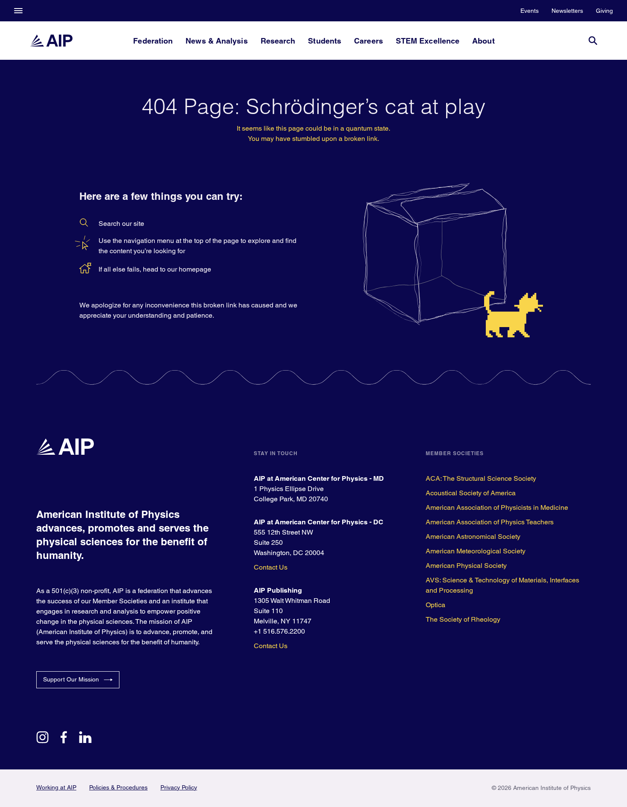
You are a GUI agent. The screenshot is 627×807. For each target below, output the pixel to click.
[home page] (51, 41)
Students (324, 40)
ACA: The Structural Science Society (481, 478)
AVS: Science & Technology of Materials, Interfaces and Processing (502, 585)
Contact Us (270, 567)
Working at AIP (56, 787)
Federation (153, 40)
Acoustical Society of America (471, 493)
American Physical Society (466, 565)
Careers (368, 40)
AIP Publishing (278, 590)
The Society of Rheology (463, 619)
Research (278, 40)
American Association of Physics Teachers (490, 522)
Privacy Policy (178, 787)
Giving (604, 10)
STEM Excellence (427, 40)
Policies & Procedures (118, 787)
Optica (435, 605)
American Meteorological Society (475, 551)
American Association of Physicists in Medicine (497, 507)
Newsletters (567, 10)
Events (529, 10)
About (483, 40)
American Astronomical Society (473, 536)
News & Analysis (216, 40)
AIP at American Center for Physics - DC (318, 522)
